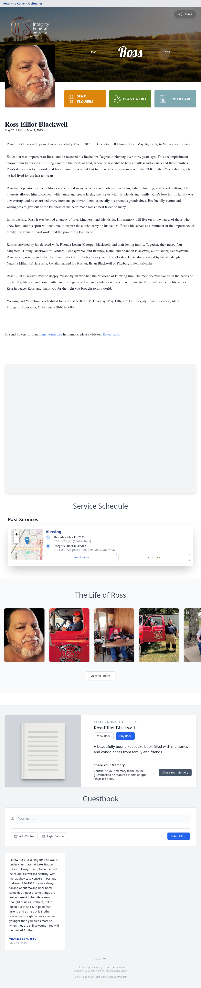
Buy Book (125, 736)
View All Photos (101, 676)
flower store (111, 334)
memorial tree (52, 334)
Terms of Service (111, 970)
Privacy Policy (89, 970)
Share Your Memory (175, 772)
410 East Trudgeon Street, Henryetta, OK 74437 (84, 550)
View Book (103, 736)
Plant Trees (154, 557)
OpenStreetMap (104, 977)
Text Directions (81, 557)
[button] (27, 541)
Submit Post (178, 836)
